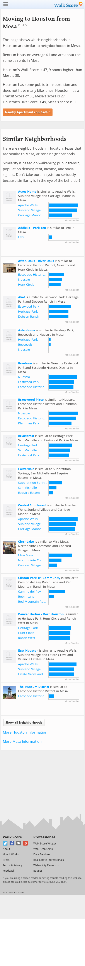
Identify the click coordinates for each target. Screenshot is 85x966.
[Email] (18, 843)
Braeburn (25, 363)
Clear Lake (26, 542)
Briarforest (26, 436)
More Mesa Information (22, 741)
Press (6, 859)
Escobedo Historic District (36, 275)
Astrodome (26, 330)
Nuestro (24, 280)
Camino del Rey (29, 592)
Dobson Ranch (28, 317)
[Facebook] (12, 843)
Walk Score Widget (44, 843)
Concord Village (29, 565)
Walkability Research (45, 865)
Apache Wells (28, 205)
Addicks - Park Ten (32, 228)
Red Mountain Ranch (33, 602)
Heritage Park (28, 312)
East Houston (28, 650)
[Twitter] (5, 843)
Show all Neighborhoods (23, 722)
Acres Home (27, 192)
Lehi (21, 237)
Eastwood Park (28, 307)
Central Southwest (32, 505)
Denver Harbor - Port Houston (41, 614)
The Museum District (33, 687)
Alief (21, 297)
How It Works (11, 854)
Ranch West (26, 638)
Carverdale (26, 469)
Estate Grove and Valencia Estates (42, 674)
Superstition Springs (33, 483)
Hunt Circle (26, 285)
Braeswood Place (31, 400)
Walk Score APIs (43, 849)
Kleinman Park (28, 423)
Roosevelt (25, 345)
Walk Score (12, 837)
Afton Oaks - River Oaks (36, 261)
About (6, 849)
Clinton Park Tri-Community (39, 578)
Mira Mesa (26, 555)
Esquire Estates (29, 493)
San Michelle (27, 450)
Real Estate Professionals (48, 859)
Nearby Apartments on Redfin (27, 112)
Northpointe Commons (34, 560)
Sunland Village (29, 210)
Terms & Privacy (12, 865)
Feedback (8, 870)
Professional (44, 837)
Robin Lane (26, 597)
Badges (37, 870)
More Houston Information (25, 732)
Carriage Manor (29, 215)
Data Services (41, 854)
